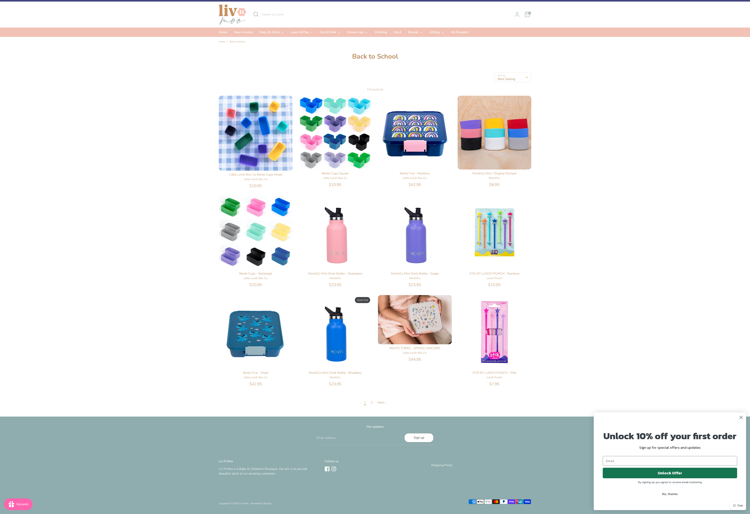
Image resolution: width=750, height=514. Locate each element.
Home (223, 32)
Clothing (381, 32)
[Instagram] (333, 469)
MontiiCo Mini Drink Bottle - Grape (415, 273)
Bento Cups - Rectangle (255, 273)
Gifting (435, 32)
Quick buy (255, 164)
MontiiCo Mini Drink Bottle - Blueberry (335, 373)
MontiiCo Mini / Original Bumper (494, 173)
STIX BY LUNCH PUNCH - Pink (494, 373)
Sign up (419, 437)
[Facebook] (327, 469)
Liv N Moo (243, 503)
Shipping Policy (442, 465)
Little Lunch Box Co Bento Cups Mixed (255, 174)
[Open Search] (256, 14)
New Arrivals (243, 32)
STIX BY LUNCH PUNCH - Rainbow (494, 273)
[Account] (517, 14)
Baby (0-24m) (270, 32)
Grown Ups (355, 32)
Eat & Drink (328, 32)
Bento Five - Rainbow (415, 173)
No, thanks (670, 494)
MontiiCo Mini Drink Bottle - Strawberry (335, 273)
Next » (381, 402)
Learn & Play (300, 32)
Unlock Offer (670, 473)
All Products (460, 32)
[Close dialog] (741, 417)
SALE (398, 32)
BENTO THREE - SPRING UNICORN (414, 348)
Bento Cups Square (335, 173)
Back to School (237, 41)
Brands (413, 32)
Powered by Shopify (261, 503)
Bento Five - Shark (255, 373)
